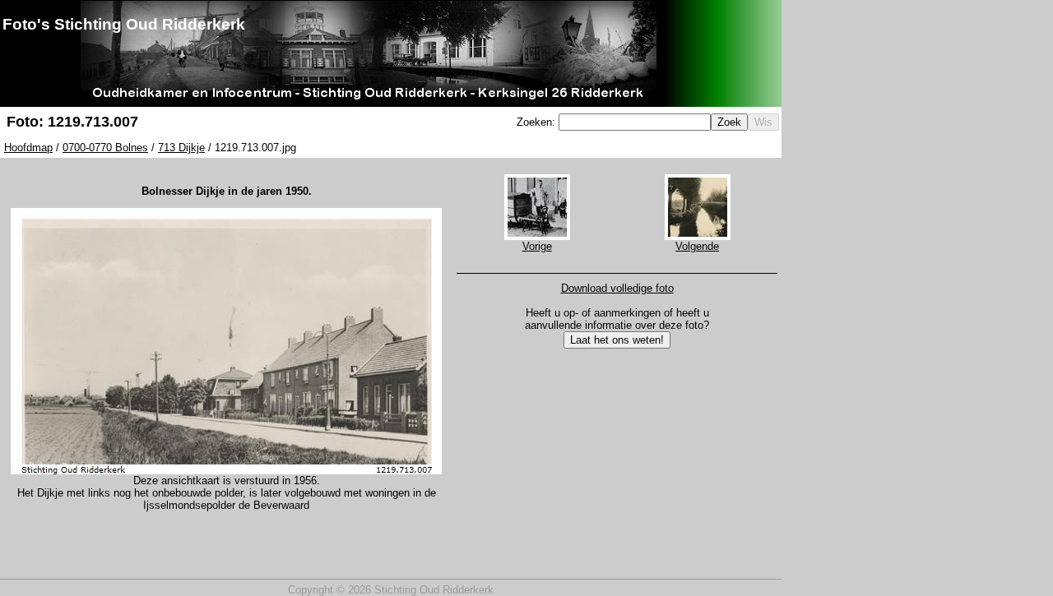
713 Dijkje (181, 147)
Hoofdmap (28, 147)
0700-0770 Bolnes (105, 147)
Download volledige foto (617, 288)
